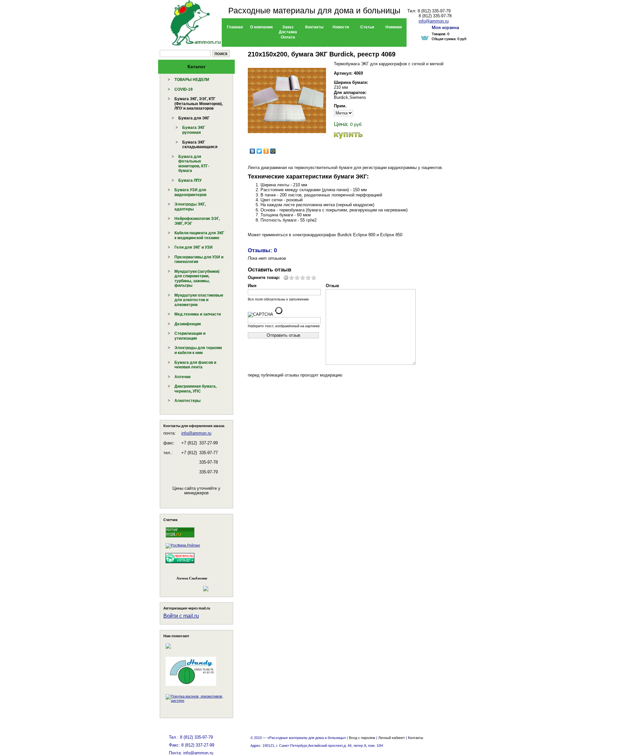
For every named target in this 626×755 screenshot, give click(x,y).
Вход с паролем (362, 738)
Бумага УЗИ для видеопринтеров (190, 192)
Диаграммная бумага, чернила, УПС (195, 388)
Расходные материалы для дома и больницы (314, 10)
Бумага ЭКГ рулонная (193, 130)
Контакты (415, 738)
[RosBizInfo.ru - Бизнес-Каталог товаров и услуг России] (187, 585)
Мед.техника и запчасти (197, 314)
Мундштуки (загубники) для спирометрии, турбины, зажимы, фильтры (196, 278)
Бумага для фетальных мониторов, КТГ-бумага (193, 163)
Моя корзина (445, 27)
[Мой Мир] (273, 151)
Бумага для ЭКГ (194, 118)
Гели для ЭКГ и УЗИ (193, 247)
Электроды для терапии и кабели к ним (198, 350)
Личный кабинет (391, 738)
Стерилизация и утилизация (189, 336)
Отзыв (332, 285)
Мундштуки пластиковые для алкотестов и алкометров (198, 300)
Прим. (340, 105)
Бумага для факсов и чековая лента (195, 365)
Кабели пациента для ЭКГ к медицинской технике (199, 235)
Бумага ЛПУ (189, 180)
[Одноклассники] (266, 151)
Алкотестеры (187, 400)
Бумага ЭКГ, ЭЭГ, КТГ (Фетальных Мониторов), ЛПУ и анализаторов (198, 104)
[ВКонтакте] (252, 151)
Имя (252, 285)
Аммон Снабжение (191, 578)
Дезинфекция (187, 324)
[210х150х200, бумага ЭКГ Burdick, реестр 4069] (287, 100)
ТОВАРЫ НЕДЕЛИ (191, 79)
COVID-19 (183, 89)
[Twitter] (259, 151)
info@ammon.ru (196, 433)
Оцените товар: (264, 277)
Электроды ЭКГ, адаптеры (190, 206)
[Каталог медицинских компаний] (180, 564)
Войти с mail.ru (181, 616)
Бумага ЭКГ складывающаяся (199, 144)
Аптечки (182, 377)
